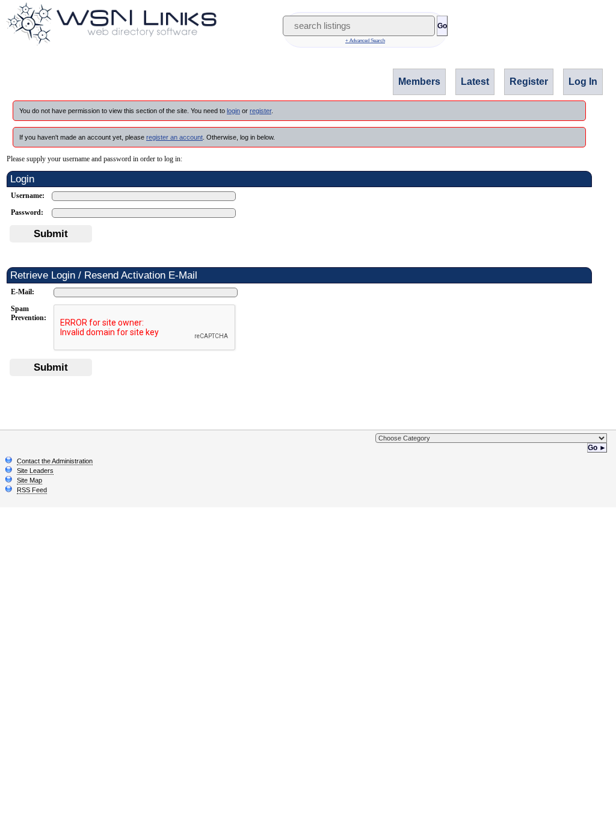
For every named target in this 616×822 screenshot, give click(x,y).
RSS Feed (32, 489)
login (233, 110)
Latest (475, 81)
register (260, 110)
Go (442, 26)
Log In (582, 81)
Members (419, 81)
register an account (174, 137)
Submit (51, 233)
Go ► (597, 447)
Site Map (29, 480)
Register (529, 81)
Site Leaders (35, 470)
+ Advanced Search (365, 40)
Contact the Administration (55, 461)
